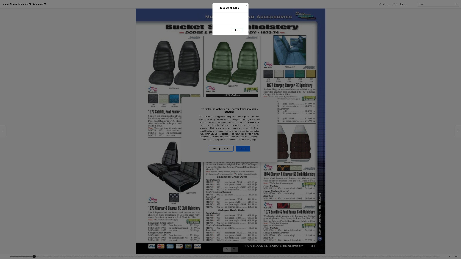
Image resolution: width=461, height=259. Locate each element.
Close (237, 30)
